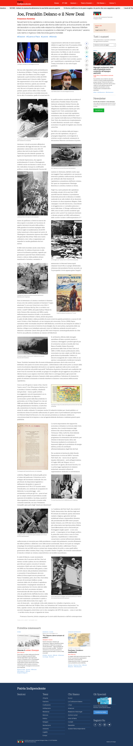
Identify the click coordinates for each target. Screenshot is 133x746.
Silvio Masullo (20, 652)
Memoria (34, 669)
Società (52, 657)
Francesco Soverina (26, 19)
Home (56, 3)
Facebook (95, 724)
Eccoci (70, 698)
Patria (24, 3)
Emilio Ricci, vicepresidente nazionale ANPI (103, 76)
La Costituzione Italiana (75, 701)
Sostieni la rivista (100, 712)
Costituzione (46, 705)
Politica (45, 718)
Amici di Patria (72, 718)
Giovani (71, 665)
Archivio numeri (73, 715)
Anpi (95, 92)
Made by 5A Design (111, 741)
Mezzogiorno (21, 671)
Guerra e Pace (34, 37)
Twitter (100, 724)
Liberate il (28, 650)
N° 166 (64, 3)
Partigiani (45, 722)
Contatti (70, 722)
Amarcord (71, 708)
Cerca (111, 3)
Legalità (45, 732)
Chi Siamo (100, 3)
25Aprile (45, 698)
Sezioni (73, 3)
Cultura (45, 655)
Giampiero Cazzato (47, 640)
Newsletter (71, 725)
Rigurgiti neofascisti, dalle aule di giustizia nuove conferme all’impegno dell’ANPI (103, 70)
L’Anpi (70, 705)
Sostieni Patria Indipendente (76, 728)
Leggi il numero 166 (100, 30)
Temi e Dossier (86, 3)
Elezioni (21, 37)
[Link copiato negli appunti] (86, 61)
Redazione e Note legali (75, 712)
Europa (45, 735)
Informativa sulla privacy (30, 741)
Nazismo (71, 666)
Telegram (109, 724)
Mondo (54, 37)
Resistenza (46, 712)
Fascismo (46, 701)
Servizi (95, 50)
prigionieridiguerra (22, 672)
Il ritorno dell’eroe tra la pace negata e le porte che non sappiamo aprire (82, 8)
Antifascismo (101, 92)
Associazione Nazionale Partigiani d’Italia (37, 740)
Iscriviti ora (98, 110)
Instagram (104, 724)
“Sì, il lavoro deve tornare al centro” (53, 636)
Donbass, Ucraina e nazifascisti (75, 651)
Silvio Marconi (72, 654)
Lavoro (45, 37)
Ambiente (46, 728)
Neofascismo (78, 666)
